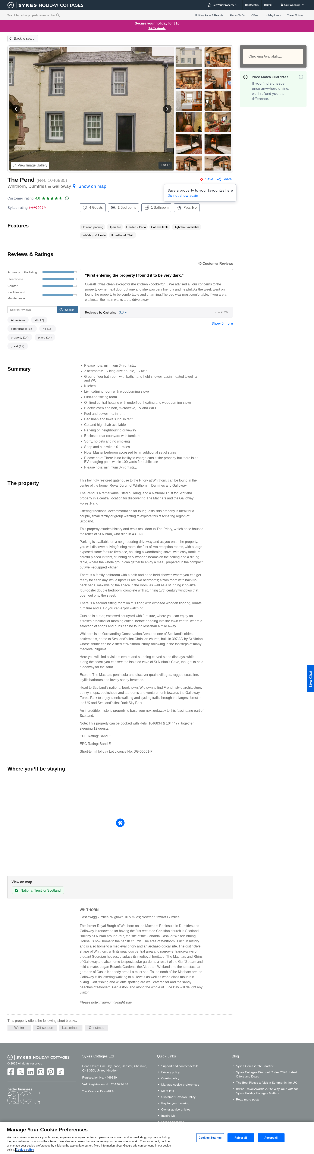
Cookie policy (170, 1078)
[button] (16, 109)
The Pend (21, 179)
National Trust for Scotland (41, 890)
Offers (254, 15)
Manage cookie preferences (180, 1084)
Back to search (25, 38)
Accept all (271, 1137)
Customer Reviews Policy (178, 1097)
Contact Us (252, 5)
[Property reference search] (58, 15)
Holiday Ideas (273, 15)
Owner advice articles (175, 1109)
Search (70, 309)
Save (209, 179)
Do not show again (182, 195)
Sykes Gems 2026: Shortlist (254, 1066)
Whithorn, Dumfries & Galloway (56, 186)
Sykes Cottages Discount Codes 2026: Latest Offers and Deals (266, 1074)
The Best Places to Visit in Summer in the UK (266, 1082)
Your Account (292, 5)
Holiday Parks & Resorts (209, 15)
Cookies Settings (210, 1137)
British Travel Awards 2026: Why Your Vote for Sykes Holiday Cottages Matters (267, 1091)
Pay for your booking (175, 1103)
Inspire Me (168, 1115)
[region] (157, 1138)
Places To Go (237, 15)
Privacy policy (170, 1072)
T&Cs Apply (157, 28)
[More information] (301, 77)
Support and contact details (179, 1066)
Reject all (241, 1137)
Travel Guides (295, 15)
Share (227, 179)
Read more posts (247, 1099)
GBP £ (268, 5)
